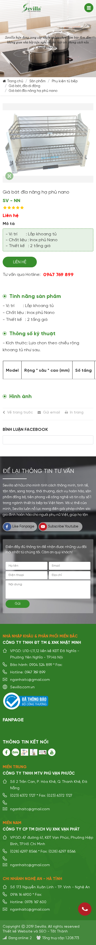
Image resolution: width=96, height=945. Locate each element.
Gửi (18, 604)
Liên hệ (19, 262)
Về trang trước (20, 412)
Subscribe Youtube (63, 526)
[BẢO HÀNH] (15, 752)
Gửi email (51, 412)
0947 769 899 (58, 274)
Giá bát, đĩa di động (24, 86)
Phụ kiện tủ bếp (65, 81)
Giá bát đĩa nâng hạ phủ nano (33, 91)
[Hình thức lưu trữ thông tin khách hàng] (42, 752)
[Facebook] (6, 752)
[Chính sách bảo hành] (24, 752)
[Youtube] (51, 752)
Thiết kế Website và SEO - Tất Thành (35, 931)
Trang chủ (15, 81)
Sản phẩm (37, 81)
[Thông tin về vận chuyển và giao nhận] (33, 752)
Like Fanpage (23, 526)
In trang (76, 412)
